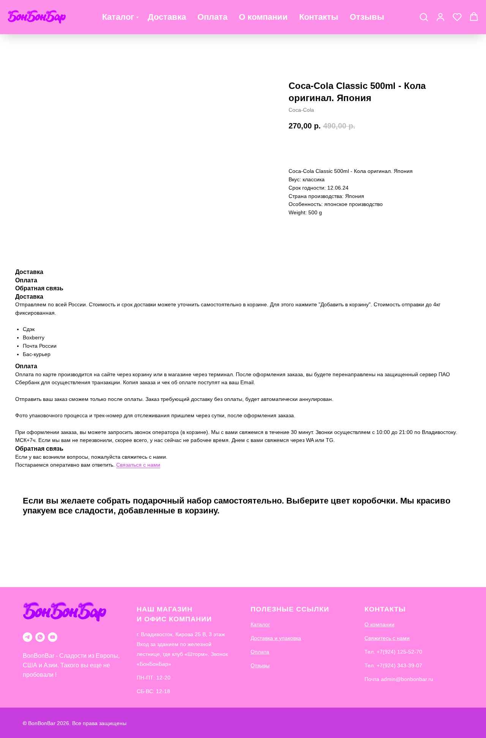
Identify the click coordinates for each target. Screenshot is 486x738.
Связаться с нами (138, 465)
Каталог (118, 17)
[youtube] (52, 637)
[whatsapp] (40, 637)
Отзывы (367, 17)
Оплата (212, 17)
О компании (263, 17)
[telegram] (27, 637)
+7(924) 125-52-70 (399, 652)
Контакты (318, 17)
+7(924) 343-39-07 (399, 665)
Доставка (167, 17)
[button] (423, 16)
